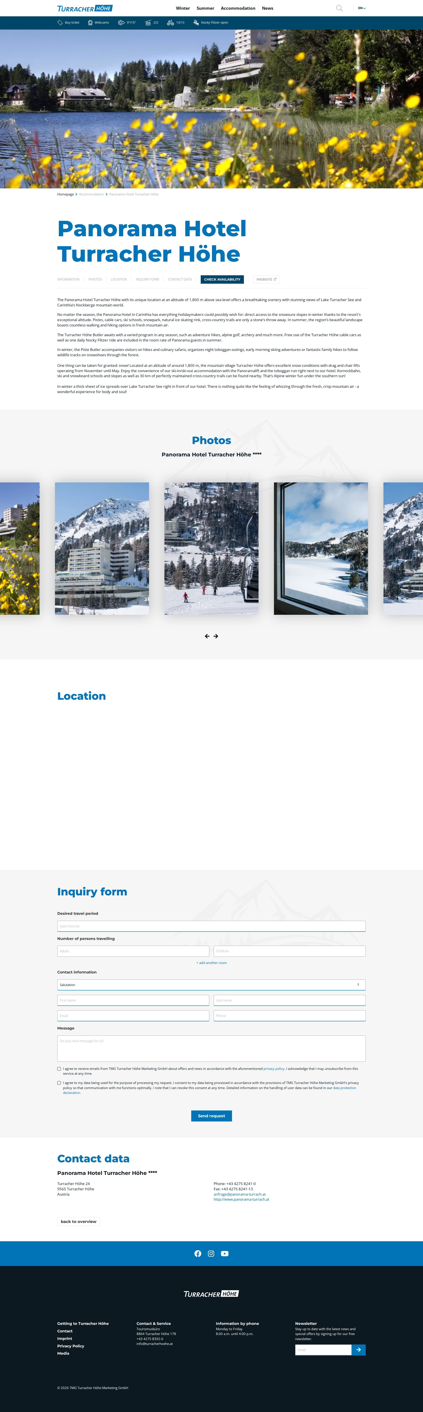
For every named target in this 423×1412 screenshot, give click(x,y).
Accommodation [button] (238, 8)
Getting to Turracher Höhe (83, 1323)
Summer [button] (205, 8)
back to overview (78, 1221)
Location (119, 279)
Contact (64, 1331)
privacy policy (273, 1068)
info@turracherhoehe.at (155, 1343)
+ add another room (211, 962)
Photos (95, 279)
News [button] (267, 8)
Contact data (180, 279)
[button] (339, 7)
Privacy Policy (70, 1346)
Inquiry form (147, 279)
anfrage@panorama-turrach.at (240, 1194)
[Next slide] (215, 636)
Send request (211, 1116)
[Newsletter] (359, 1350)
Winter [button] (183, 8)
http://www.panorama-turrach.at (241, 1199)
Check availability (222, 279)
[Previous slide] (207, 636)
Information (68, 279)
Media (63, 1353)
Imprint (64, 1338)
